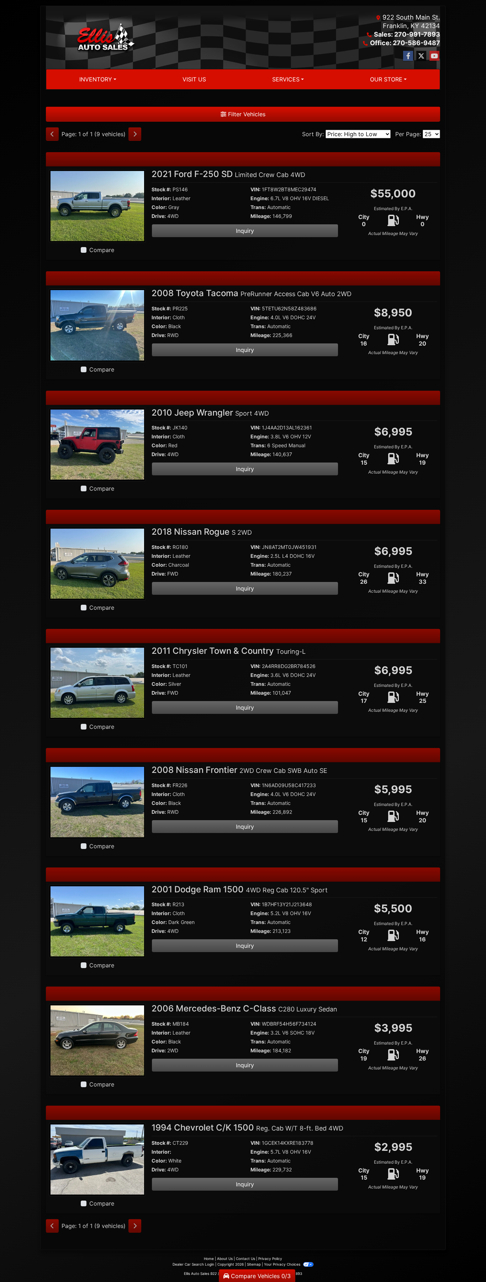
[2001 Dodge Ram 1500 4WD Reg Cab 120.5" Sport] (97, 920)
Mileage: (260, 216)
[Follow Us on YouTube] (434, 56)
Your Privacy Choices (282, 1264)
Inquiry (245, 230)
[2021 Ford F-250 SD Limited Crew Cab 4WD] (97, 205)
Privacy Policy (270, 1258)
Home (209, 1258)
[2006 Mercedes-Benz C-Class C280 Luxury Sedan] (97, 1039)
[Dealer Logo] (106, 37)
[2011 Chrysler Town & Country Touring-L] (97, 682)
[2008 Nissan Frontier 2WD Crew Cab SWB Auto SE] (97, 801)
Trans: (258, 207)
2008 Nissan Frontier (239, 770)
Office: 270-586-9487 (405, 43)
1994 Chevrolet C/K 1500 (247, 1127)
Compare (101, 249)
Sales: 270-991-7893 (407, 34)
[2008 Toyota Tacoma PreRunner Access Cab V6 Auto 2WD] (97, 324)
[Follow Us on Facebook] (408, 56)
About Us (225, 1258)
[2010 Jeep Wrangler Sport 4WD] (97, 443)
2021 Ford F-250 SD (228, 174)
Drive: (159, 216)
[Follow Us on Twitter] (421, 56)
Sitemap (254, 1264)
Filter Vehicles (245, 114)
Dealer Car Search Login (193, 1264)
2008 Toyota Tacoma (252, 293)
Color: (159, 207)
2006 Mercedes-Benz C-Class (244, 1008)
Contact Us (245, 1258)
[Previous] (52, 134)
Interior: (161, 198)
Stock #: (161, 189)
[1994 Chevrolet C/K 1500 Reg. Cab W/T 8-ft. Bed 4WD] (97, 1159)
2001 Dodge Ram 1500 (240, 889)
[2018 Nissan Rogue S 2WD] (97, 563)
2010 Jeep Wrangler (210, 412)
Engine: (259, 198)
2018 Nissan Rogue (202, 532)
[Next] (134, 134)
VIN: (255, 189)
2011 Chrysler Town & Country (229, 651)
